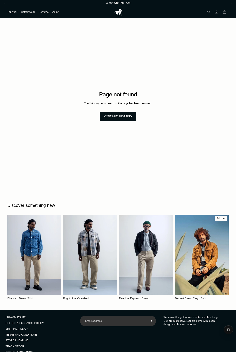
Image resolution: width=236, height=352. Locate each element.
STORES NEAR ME (17, 340)
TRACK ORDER (15, 346)
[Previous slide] (12, 255)
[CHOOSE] (55, 289)
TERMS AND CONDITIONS (21, 334)
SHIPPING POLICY (17, 328)
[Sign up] (151, 321)
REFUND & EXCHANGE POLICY (25, 322)
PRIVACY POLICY (16, 317)
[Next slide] (55, 255)
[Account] (216, 12)
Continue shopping (118, 116)
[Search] (209, 12)
